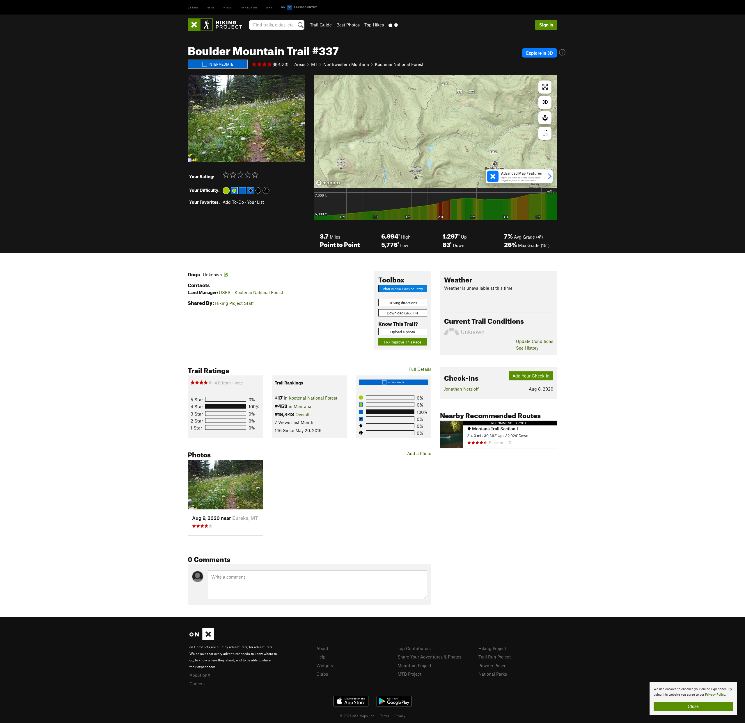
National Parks (492, 674)
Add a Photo (419, 453)
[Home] (218, 24)
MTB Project (409, 674)
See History (527, 347)
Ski (269, 7)
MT (314, 64)
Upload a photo (402, 332)
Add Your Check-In (531, 375)
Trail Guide (321, 24)
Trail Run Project (494, 656)
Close (693, 706)
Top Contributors (414, 648)
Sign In (546, 24)
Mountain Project (414, 665)
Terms (384, 716)
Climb (193, 7)
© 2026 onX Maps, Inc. (357, 716)
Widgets (324, 665)
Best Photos (348, 24)
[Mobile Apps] (393, 24)
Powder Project (493, 665)
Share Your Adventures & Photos (429, 656)
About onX (199, 675)
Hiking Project (492, 648)
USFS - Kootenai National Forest (251, 292)
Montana (302, 406)
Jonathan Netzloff (461, 388)
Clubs (322, 674)
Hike (228, 7)
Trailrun (249, 7)
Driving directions (403, 302)
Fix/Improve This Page (402, 342)
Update (534, 341)
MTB (211, 7)
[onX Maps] (201, 638)
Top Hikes (374, 24)
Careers (197, 683)
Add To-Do (233, 202)
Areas (299, 64)
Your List (255, 202)
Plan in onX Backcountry (403, 289)
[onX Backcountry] (299, 7)
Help (321, 656)
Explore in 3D (539, 53)
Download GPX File (402, 313)
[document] (693, 698)
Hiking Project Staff (234, 303)
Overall (302, 414)
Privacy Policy (715, 695)
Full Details (420, 369)
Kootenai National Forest (399, 64)
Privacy (399, 716)
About (322, 648)
